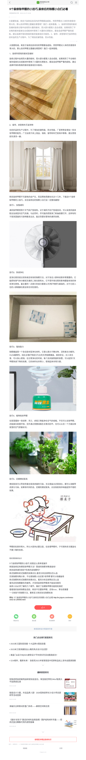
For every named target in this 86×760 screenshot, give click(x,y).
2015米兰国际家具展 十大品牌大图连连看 (28, 644)
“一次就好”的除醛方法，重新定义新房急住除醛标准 (31, 592)
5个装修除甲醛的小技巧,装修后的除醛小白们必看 (33, 597)
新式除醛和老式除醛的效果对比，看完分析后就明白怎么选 (34, 579)
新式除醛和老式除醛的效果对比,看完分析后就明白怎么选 (33, 573)
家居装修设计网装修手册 (43, 629)
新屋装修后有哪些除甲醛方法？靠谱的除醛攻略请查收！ (33, 566)
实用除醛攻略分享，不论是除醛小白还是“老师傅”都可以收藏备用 (36, 576)
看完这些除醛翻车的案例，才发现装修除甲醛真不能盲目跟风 (35, 582)
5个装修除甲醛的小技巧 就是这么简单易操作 (28, 563)
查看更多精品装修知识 (43, 739)
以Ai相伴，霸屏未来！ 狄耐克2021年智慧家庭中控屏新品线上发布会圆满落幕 (43, 661)
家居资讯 (15, 744)
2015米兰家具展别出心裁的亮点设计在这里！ (30, 649)
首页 (10, 744)
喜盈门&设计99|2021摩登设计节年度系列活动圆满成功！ (34, 655)
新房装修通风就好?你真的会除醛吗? (24, 569)
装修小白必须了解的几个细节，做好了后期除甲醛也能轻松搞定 (36, 586)
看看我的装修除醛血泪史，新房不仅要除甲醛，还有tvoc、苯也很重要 (38, 589)
